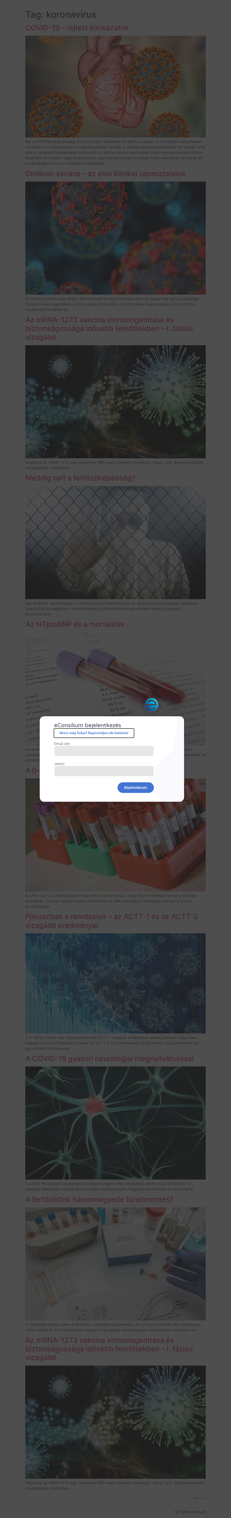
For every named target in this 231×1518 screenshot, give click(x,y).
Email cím (62, 744)
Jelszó (59, 764)
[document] (115, 759)
